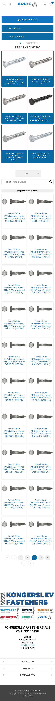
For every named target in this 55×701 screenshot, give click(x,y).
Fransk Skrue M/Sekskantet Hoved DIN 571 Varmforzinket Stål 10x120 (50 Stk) (14, 432)
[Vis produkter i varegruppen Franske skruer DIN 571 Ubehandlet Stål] (40, 100)
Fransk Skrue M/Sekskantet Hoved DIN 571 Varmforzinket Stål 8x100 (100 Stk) (40, 253)
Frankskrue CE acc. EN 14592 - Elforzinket (41, 155)
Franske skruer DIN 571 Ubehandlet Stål (40, 118)
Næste (24, 563)
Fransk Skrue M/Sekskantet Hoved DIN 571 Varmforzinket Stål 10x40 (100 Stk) (40, 289)
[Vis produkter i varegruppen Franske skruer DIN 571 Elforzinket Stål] (14, 63)
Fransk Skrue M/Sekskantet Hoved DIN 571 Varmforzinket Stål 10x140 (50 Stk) (40, 432)
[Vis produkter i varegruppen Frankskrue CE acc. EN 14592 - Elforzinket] (40, 137)
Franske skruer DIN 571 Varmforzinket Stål (14, 156)
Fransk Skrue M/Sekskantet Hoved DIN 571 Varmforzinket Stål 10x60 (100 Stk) (40, 325)
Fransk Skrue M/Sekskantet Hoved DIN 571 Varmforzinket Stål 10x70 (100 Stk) (14, 361)
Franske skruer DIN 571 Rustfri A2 (40, 81)
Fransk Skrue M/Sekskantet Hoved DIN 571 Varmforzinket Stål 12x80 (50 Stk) (14, 504)
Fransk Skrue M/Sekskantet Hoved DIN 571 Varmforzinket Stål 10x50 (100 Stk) (14, 325)
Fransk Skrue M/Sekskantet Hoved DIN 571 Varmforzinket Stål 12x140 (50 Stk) (40, 540)
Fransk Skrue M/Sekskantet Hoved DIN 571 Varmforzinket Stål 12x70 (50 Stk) (40, 468)
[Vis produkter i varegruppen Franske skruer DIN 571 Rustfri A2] (40, 63)
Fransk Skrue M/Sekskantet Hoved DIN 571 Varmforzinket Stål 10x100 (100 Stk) (40, 396)
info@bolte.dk (27, 645)
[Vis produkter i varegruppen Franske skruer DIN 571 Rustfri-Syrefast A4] (14, 100)
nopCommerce (33, 690)
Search (50, 182)
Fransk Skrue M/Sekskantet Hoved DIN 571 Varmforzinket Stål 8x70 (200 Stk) (40, 217)
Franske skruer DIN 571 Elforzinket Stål (14, 81)
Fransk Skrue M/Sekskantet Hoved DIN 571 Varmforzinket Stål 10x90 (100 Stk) (14, 396)
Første (7, 557)
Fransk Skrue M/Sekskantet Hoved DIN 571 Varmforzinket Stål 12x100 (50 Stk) (40, 504)
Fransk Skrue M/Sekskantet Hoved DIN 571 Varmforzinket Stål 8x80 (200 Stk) (14, 253)
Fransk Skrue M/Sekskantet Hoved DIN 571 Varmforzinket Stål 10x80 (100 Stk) (40, 361)
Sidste (31, 563)
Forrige (14, 557)
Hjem (19, 43)
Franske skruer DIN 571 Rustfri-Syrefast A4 (14, 118)
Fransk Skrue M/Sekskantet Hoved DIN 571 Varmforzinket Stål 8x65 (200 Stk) (14, 217)
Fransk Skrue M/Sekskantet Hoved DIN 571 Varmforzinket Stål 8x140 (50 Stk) (14, 289)
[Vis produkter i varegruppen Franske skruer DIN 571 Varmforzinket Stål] (14, 137)
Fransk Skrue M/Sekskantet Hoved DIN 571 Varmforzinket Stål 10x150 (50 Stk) (14, 468)
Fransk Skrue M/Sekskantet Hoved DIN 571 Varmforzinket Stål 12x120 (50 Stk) (14, 540)
